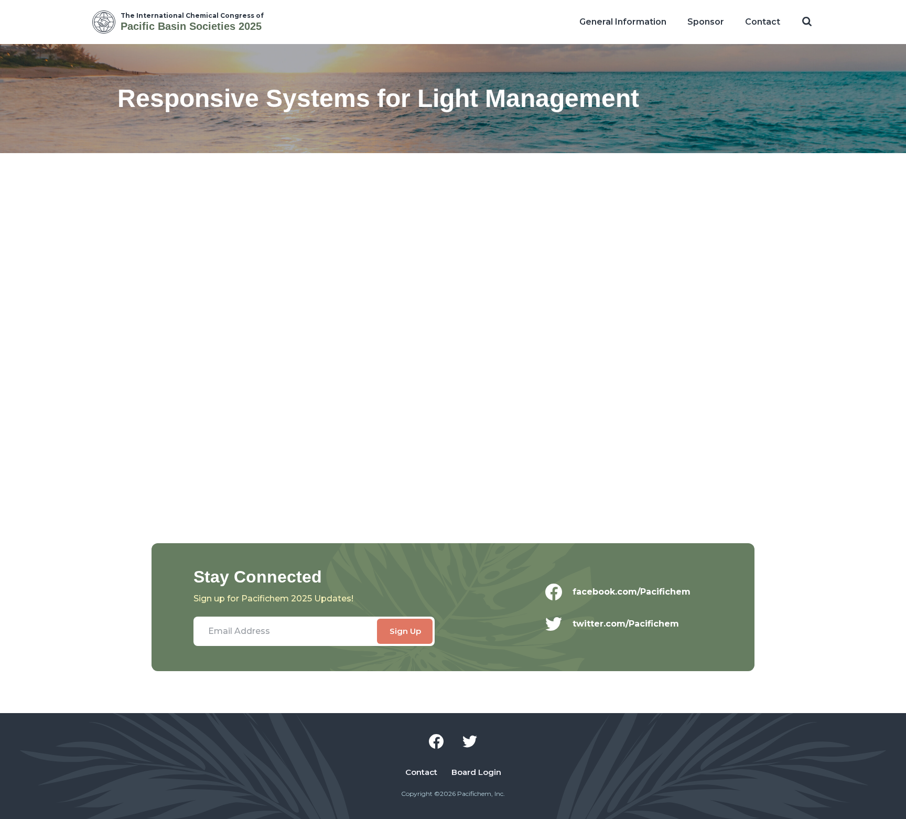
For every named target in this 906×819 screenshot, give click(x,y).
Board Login (476, 772)
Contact (762, 22)
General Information (622, 22)
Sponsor (705, 22)
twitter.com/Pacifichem (626, 624)
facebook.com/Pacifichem (632, 592)
